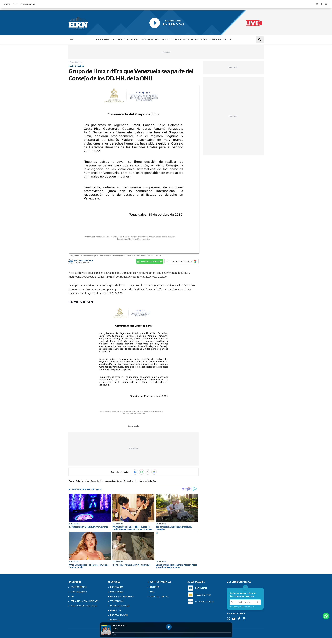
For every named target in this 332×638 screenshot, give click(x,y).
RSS (72, 596)
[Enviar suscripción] (258, 602)
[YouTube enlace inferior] (233, 618)
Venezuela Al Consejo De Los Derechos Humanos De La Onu (130, 481)
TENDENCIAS (161, 39)
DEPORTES (196, 39)
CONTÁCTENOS (79, 587)
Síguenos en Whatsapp (151, 261)
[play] (169, 627)
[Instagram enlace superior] (326, 4)
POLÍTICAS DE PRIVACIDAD (84, 605)
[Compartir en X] (147, 472)
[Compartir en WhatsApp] (141, 472)
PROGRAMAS (102, 39)
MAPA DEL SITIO (79, 591)
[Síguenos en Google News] (154, 472)
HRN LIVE (228, 39)
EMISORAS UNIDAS (27, 4)
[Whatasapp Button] (326, 616)
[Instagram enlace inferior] (244, 618)
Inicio (70, 62)
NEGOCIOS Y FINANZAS (138, 39)
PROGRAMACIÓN (213, 39)
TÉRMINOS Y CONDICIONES (84, 601)
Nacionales (79, 62)
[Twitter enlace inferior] (228, 618)
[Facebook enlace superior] (322, 4)
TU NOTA (6, 4)
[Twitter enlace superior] (317, 4)
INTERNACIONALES (179, 39)
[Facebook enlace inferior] (238, 618)
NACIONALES (118, 39)
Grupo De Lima (97, 481)
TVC (15, 4)
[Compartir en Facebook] (135, 472)
